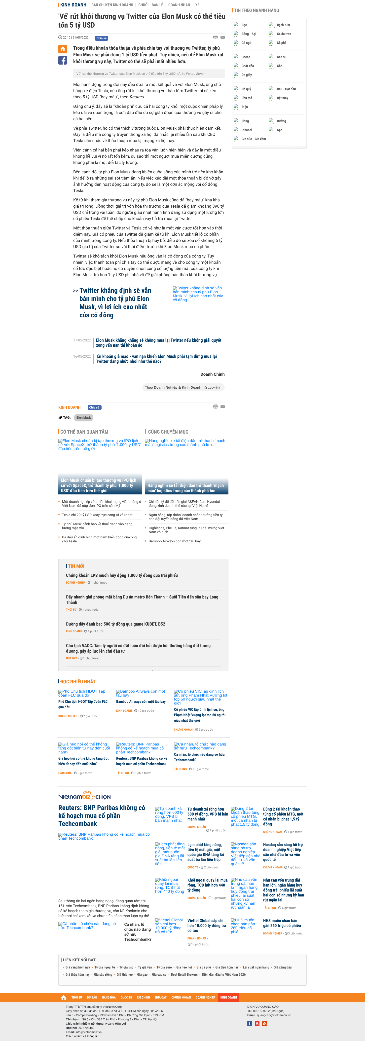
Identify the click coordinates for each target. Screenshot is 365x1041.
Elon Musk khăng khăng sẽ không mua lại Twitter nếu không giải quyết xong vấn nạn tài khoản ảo (158, 343)
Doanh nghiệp (75, 582)
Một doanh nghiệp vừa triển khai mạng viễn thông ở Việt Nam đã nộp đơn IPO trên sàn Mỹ (101, 504)
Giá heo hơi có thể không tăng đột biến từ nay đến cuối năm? (83, 761)
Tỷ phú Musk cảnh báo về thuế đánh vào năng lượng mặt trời (97, 526)
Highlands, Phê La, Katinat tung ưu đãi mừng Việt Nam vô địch (186, 530)
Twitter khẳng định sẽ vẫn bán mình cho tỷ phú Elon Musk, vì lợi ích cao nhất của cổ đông (115, 302)
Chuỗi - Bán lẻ (150, 5)
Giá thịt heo (125, 974)
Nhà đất (71, 658)
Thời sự (71, 609)
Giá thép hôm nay (78, 974)
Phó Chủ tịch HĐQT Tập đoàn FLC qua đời (83, 704)
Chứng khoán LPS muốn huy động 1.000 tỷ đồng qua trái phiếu (122, 575)
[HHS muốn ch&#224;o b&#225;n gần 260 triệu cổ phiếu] (246, 928)
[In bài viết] (216, 37)
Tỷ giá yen (145, 967)
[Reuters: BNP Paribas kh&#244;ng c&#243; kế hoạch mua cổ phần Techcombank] (143, 748)
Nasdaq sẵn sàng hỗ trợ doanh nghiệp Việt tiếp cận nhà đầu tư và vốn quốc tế (283, 852)
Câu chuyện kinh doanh (112, 5)
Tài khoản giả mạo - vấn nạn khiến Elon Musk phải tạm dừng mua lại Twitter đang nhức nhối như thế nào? (156, 359)
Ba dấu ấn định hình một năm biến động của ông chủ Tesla (99, 539)
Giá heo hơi (184, 967)
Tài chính (122, 773)
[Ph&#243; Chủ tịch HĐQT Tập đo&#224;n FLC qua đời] (85, 694)
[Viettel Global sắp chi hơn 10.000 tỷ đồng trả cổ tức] (170, 928)
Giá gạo (142, 974)
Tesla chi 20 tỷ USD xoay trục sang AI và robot (97, 515)
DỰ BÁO (92, 998)
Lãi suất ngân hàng (256, 967)
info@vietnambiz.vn (88, 1032)
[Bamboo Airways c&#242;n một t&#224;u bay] (143, 694)
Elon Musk (83, 417)
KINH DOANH (228, 998)
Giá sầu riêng (103, 974)
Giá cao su (159, 974)
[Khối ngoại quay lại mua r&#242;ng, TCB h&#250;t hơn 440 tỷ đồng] (170, 888)
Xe (197, 5)
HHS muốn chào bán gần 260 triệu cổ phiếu (282, 923)
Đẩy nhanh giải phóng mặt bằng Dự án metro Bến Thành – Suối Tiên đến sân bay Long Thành (142, 600)
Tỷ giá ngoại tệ (105, 967)
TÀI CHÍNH (143, 998)
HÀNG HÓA (109, 998)
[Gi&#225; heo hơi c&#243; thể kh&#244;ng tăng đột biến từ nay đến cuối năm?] (85, 748)
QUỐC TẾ (126, 998)
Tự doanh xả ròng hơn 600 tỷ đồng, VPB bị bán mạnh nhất (207, 814)
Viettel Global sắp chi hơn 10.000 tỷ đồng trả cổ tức (206, 925)
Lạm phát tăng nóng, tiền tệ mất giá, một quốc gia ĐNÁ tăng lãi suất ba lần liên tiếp (205, 852)
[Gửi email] (222, 37)
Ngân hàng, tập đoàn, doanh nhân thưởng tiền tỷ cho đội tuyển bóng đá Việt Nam (186, 517)
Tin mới (76, 566)
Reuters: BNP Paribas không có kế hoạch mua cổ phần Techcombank (141, 761)
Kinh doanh (73, 5)
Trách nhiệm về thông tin (82, 1036)
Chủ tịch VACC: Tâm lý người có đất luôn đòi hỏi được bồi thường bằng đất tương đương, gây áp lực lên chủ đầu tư (138, 648)
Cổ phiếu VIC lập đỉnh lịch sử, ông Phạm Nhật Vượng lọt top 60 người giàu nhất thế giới (199, 715)
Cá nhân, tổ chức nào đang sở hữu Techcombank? (199, 757)
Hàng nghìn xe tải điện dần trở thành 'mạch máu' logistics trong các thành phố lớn (185, 488)
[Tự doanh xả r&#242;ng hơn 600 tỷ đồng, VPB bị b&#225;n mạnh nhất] (170, 817)
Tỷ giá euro (164, 967)
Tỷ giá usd (126, 967)
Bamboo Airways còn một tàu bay (175, 541)
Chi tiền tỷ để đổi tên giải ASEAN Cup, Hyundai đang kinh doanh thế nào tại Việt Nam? (184, 504)
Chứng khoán (183, 729)
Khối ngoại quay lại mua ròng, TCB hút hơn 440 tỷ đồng (207, 885)
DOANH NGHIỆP (205, 998)
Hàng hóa (65, 773)
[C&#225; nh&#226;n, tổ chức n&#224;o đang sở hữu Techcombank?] (201, 746)
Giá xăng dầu (283, 967)
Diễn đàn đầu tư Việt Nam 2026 (224, 974)
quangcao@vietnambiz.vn (274, 1015)
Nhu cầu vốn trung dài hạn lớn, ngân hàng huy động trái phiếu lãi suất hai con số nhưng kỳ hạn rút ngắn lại (283, 890)
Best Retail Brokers (184, 974)
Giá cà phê (203, 967)
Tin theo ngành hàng (256, 10)
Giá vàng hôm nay (78, 967)
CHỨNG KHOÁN (181, 998)
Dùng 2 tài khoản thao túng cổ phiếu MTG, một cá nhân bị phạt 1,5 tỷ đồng (283, 817)
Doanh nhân (179, 5)
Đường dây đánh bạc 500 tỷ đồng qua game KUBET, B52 (115, 624)
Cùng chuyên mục (168, 432)
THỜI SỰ (77, 998)
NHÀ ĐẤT (160, 998)
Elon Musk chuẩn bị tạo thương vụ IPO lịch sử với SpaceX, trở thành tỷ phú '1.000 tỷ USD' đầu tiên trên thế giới (98, 485)
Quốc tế (192, 867)
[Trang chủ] (62, 49)
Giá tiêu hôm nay (227, 967)
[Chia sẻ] (62, 60)
